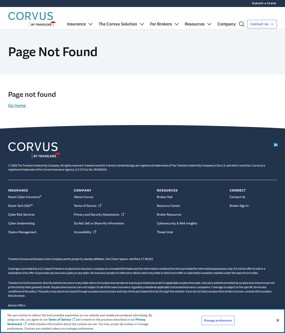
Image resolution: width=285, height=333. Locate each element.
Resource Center (168, 205)
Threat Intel (165, 232)
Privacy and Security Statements (99, 214)
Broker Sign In (239, 205)
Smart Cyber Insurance (25, 196)
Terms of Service (88, 205)
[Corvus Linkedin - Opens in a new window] (276, 144)
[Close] (278, 320)
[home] (32, 18)
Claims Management (22, 232)
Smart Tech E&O (20, 205)
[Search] (242, 24)
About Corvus (83, 197)
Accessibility (85, 232)
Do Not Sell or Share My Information (99, 223)
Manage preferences (218, 320)
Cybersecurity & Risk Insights (177, 223)
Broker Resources (169, 214)
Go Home (17, 106)
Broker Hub (165, 197)
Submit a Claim (264, 3)
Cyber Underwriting (21, 223)
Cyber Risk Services (21, 214)
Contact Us (260, 24)
